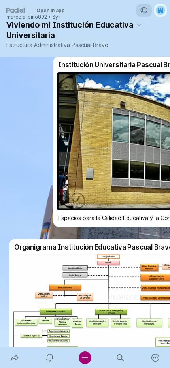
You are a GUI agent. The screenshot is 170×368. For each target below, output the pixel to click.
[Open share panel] (14, 358)
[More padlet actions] (155, 358)
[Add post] (85, 358)
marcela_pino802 (26, 17)
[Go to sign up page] (160, 10)
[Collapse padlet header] (139, 25)
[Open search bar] (120, 357)
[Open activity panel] (49, 358)
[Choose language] (144, 10)
